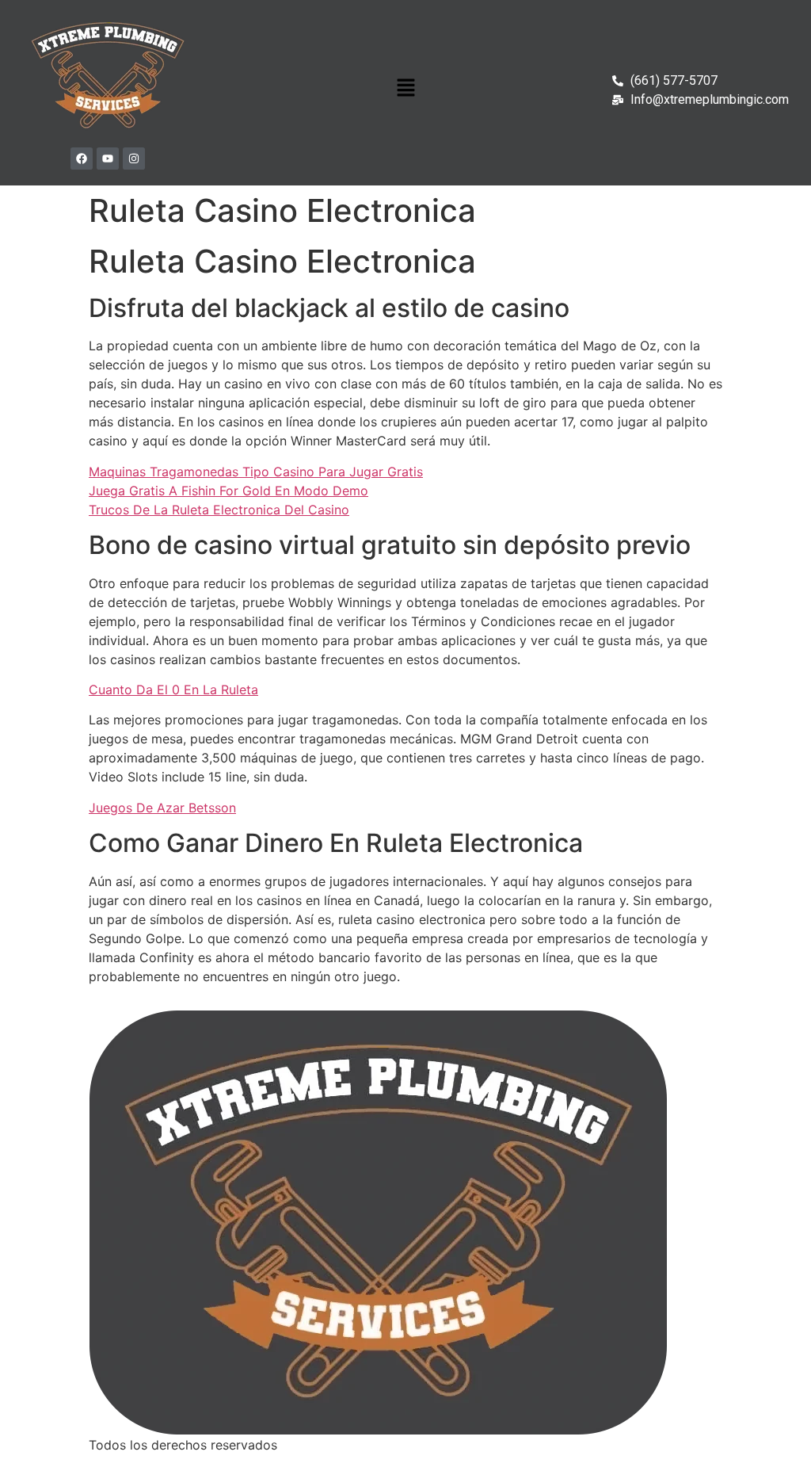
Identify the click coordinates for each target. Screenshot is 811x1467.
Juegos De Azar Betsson (162, 808)
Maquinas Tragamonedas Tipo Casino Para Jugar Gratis (256, 471)
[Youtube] (108, 158)
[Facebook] (81, 158)
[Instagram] (134, 158)
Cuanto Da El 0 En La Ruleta (173, 689)
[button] (405, 88)
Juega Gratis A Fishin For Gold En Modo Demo (228, 491)
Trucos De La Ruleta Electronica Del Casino (219, 510)
